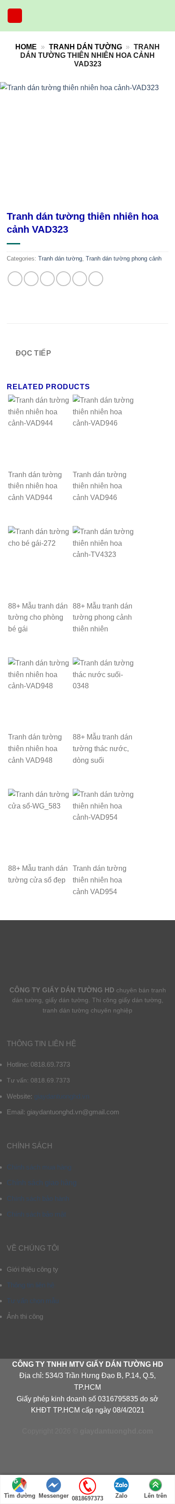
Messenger (54, 1495)
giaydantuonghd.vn (61, 1096)
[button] (15, 16)
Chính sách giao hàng (42, 1183)
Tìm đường (19, 1495)
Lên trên (155, 1495)
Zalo (121, 1495)
